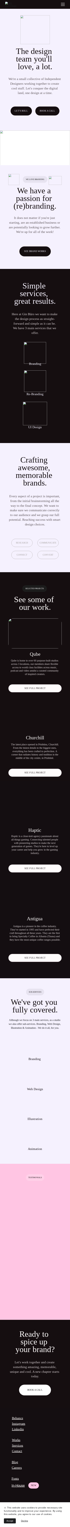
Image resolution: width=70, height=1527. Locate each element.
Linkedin (18, 1429)
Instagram (18, 1423)
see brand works (35, 251)
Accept (10, 1521)
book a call (47, 111)
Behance (17, 1418)
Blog (15, 1462)
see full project (35, 688)
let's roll (21, 111)
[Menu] (63, 4)
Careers (17, 1467)
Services (17, 1445)
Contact (17, 1451)
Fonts (15, 1478)
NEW (33, 1485)
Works (16, 1440)
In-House (18, 1485)
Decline (24, 1521)
